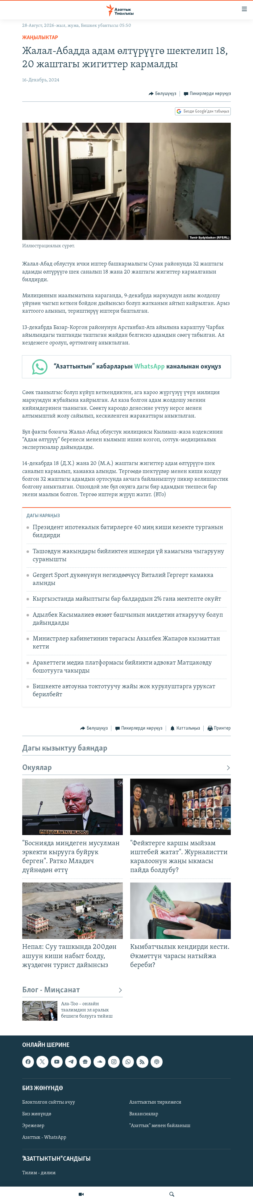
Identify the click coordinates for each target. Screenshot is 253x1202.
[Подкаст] (156, 1062)
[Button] (162, 94)
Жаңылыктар (40, 38)
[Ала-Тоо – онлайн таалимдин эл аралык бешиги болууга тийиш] (39, 1011)
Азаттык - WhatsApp (44, 1137)
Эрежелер (33, 1125)
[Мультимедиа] (81, 1194)
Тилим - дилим (39, 1173)
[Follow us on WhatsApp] (128, 1062)
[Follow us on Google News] (85, 1062)
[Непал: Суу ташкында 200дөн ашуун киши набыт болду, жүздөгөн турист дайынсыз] (72, 911)
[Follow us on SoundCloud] (99, 1062)
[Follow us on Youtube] (57, 1062)
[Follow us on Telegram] (71, 1062)
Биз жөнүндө (36, 1114)
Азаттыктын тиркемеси (155, 1102)
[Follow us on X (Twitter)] (42, 1062)
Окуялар (37, 768)
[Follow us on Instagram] (114, 1062)
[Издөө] (172, 1194)
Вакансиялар (143, 1114)
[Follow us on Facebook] (28, 1062)
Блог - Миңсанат (51, 990)
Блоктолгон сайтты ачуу (48, 1102)
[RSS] (142, 1062)
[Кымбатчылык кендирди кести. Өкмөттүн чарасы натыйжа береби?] (180, 911)
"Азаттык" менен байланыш (159, 1125)
